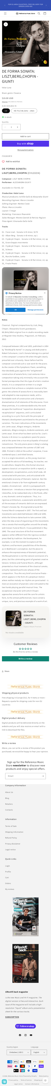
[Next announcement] (46, 5)
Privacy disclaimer (12, 844)
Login (7, 866)
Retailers (9, 804)
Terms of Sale (11, 826)
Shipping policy (39, 1080)
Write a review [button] (25, 658)
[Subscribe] (43, 776)
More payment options (26, 150)
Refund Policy (11, 838)
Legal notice (10, 849)
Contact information (32, 1084)
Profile (8, 872)
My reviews (9, 889)
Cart (7, 877)
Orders (8, 883)
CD (6, 111)
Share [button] (7, 671)
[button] (5, 13)
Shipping (4, 102)
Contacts (9, 810)
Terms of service (26, 1080)
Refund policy (43, 1076)
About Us (9, 792)
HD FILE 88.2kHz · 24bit (24, 111)
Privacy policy (13, 1080)
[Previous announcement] (5, 5)
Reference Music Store (15, 1076)
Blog (7, 798)
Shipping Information (14, 832)
